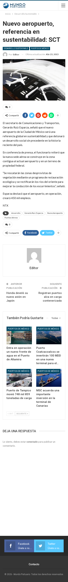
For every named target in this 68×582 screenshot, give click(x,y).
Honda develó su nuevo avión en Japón (17, 296)
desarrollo (15, 213)
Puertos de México (40, 48)
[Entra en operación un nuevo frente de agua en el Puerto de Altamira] (19, 335)
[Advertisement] (34, 487)
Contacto (34, 564)
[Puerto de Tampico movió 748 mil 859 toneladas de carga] (19, 378)
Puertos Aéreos (11, 218)
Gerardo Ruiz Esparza (33, 213)
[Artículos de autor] (34, 255)
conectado (32, 441)
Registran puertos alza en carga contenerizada (50, 296)
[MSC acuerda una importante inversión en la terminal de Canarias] (49, 378)
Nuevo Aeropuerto (55, 213)
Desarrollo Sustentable (16, 48)
